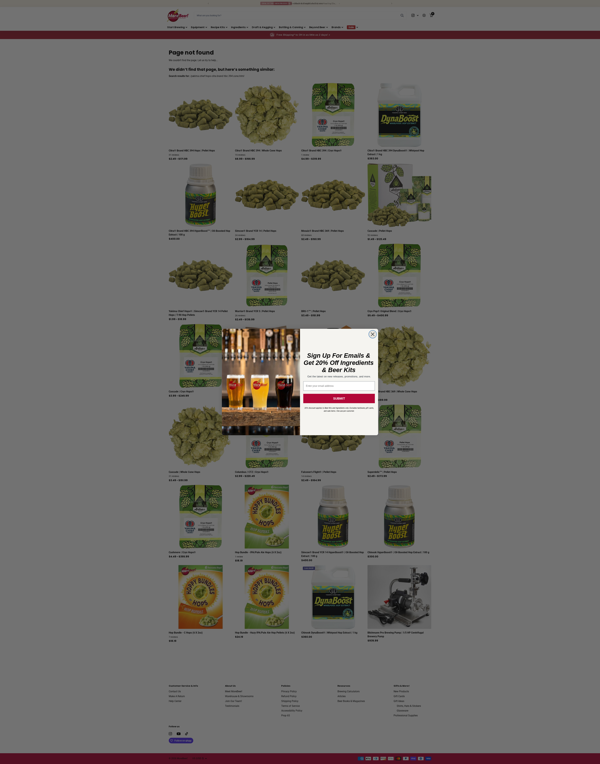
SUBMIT (339, 398)
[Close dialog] (373, 334)
